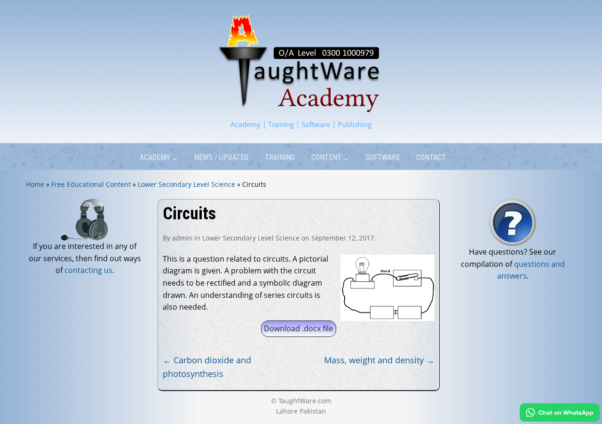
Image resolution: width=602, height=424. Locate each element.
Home (35, 184)
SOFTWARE (382, 157)
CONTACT (431, 157)
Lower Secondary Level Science (186, 184)
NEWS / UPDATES (221, 157)
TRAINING (280, 157)
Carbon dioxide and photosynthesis (207, 366)
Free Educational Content (91, 184)
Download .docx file (298, 328)
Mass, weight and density (379, 360)
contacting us (88, 270)
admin (182, 237)
